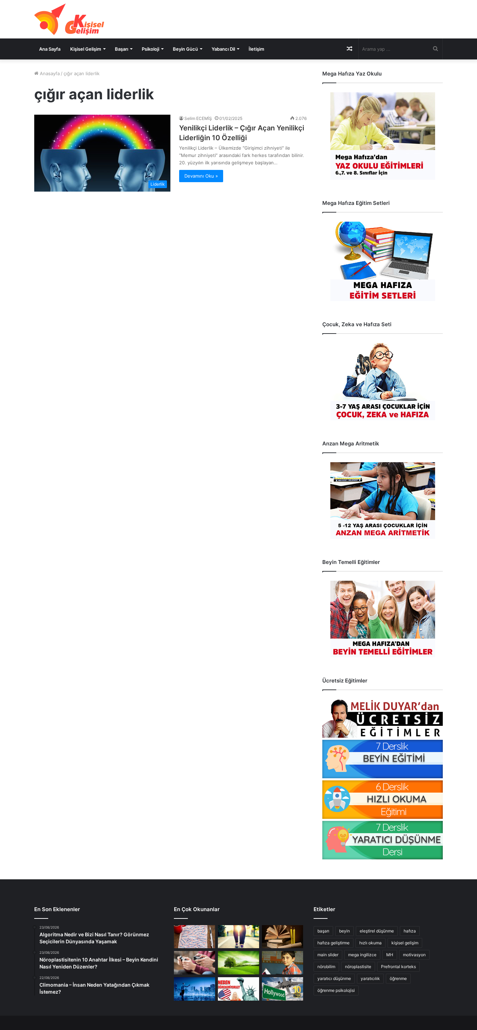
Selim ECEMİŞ (198, 118)
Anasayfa (49, 73)
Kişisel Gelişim (85, 49)
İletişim (256, 49)
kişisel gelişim (404, 942)
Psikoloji (150, 49)
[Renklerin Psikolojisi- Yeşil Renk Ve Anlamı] (238, 962)
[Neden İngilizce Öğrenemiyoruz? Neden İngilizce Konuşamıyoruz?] (238, 989)
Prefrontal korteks (398, 966)
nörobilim (326, 966)
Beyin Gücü (185, 49)
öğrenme (398, 978)
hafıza (410, 931)
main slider (327, 954)
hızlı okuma (370, 942)
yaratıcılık (370, 978)
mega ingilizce (362, 954)
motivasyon (414, 954)
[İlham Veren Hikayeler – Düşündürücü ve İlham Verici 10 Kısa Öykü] (282, 937)
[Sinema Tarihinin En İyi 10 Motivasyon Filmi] (282, 989)
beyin (344, 931)
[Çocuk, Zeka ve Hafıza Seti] (382, 381)
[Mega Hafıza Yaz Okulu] (382, 136)
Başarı (121, 49)
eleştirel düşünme (377, 931)
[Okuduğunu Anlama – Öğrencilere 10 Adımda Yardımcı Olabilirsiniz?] (282, 962)
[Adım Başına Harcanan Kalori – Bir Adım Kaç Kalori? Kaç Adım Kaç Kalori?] (238, 937)
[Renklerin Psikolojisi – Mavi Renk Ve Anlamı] (194, 989)
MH (389, 954)
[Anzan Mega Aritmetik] (382, 500)
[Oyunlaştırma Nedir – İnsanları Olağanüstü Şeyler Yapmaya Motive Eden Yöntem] (194, 962)
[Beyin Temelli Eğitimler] (382, 619)
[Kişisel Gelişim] (69, 19)
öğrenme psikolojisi (336, 990)
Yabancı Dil (223, 49)
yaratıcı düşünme (334, 978)
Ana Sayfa (49, 49)
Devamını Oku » (201, 176)
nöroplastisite (358, 966)
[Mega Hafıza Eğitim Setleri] (382, 261)
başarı (323, 931)
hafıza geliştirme (333, 942)
